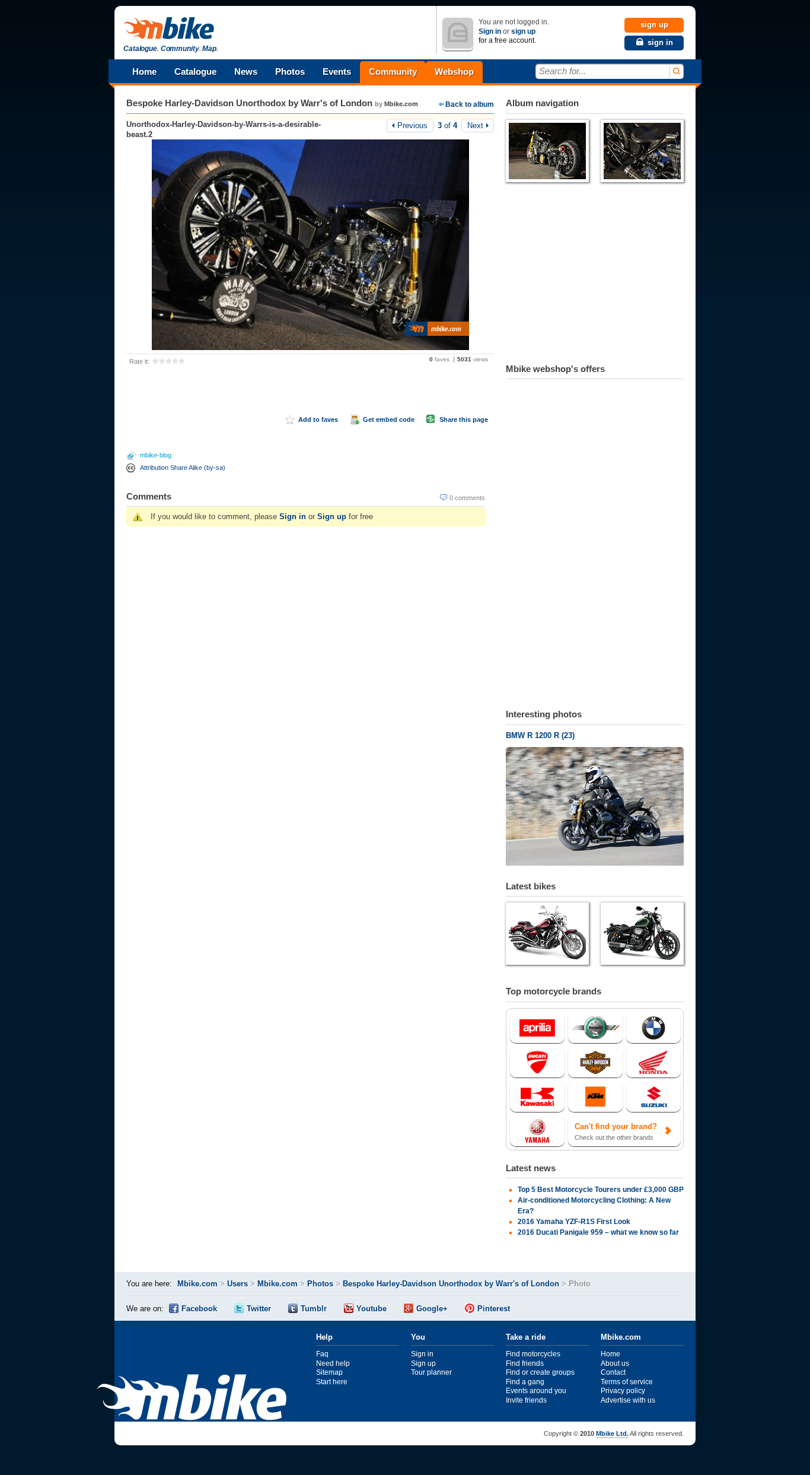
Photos (290, 71)
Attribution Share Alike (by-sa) (182, 467)
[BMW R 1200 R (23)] (595, 808)
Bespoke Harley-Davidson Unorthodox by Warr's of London (249, 103)
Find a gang (525, 1382)
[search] (675, 71)
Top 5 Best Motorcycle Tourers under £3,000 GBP (601, 1189)
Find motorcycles (533, 1354)
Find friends (525, 1363)
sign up (523, 31)
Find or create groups (540, 1372)
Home (144, 71)
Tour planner (431, 1372)
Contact (613, 1372)
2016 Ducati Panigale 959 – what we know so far (598, 1232)
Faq (322, 1354)
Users (237, 1283)
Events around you (536, 1391)
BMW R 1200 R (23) (540, 735)
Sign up (331, 516)
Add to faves (318, 419)
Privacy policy (623, 1391)
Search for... (562, 71)
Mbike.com (401, 103)
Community (393, 71)
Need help (333, 1363)
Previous (412, 125)
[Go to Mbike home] (170, 28)
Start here (331, 1382)
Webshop (454, 71)
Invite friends (526, 1400)
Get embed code (388, 419)
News (245, 71)
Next (475, 125)
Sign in (490, 31)
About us (615, 1363)
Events (337, 71)
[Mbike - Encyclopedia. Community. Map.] (191, 1398)
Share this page (463, 419)
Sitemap (329, 1372)
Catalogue (195, 71)
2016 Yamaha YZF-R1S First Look (574, 1221)
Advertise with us (628, 1400)
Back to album (469, 104)
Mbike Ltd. (612, 1433)
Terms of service (627, 1382)
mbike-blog (155, 455)
